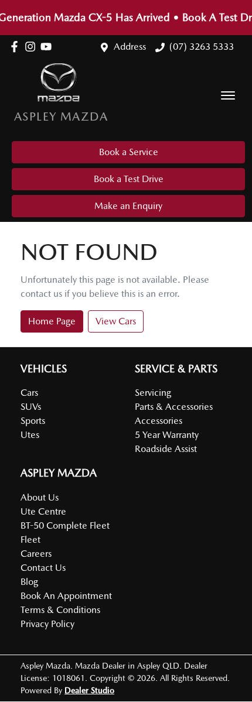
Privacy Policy (47, 623)
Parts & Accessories (174, 406)
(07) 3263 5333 (201, 46)
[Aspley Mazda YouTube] (48, 46)
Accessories (158, 420)
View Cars (116, 321)
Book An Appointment (66, 595)
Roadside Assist (166, 448)
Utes (30, 434)
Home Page (52, 321)
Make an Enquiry (128, 205)
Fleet (30, 539)
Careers (36, 553)
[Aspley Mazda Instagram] (32, 46)
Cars (29, 392)
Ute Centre (43, 511)
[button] (228, 95)
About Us (40, 497)
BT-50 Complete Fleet (65, 525)
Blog (29, 581)
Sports (33, 420)
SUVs (31, 406)
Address (130, 46)
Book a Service (128, 151)
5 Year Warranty (167, 434)
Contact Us (43, 567)
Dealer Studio (89, 690)
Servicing (153, 392)
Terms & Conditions (60, 609)
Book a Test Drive (129, 178)
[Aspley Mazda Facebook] (17, 46)
